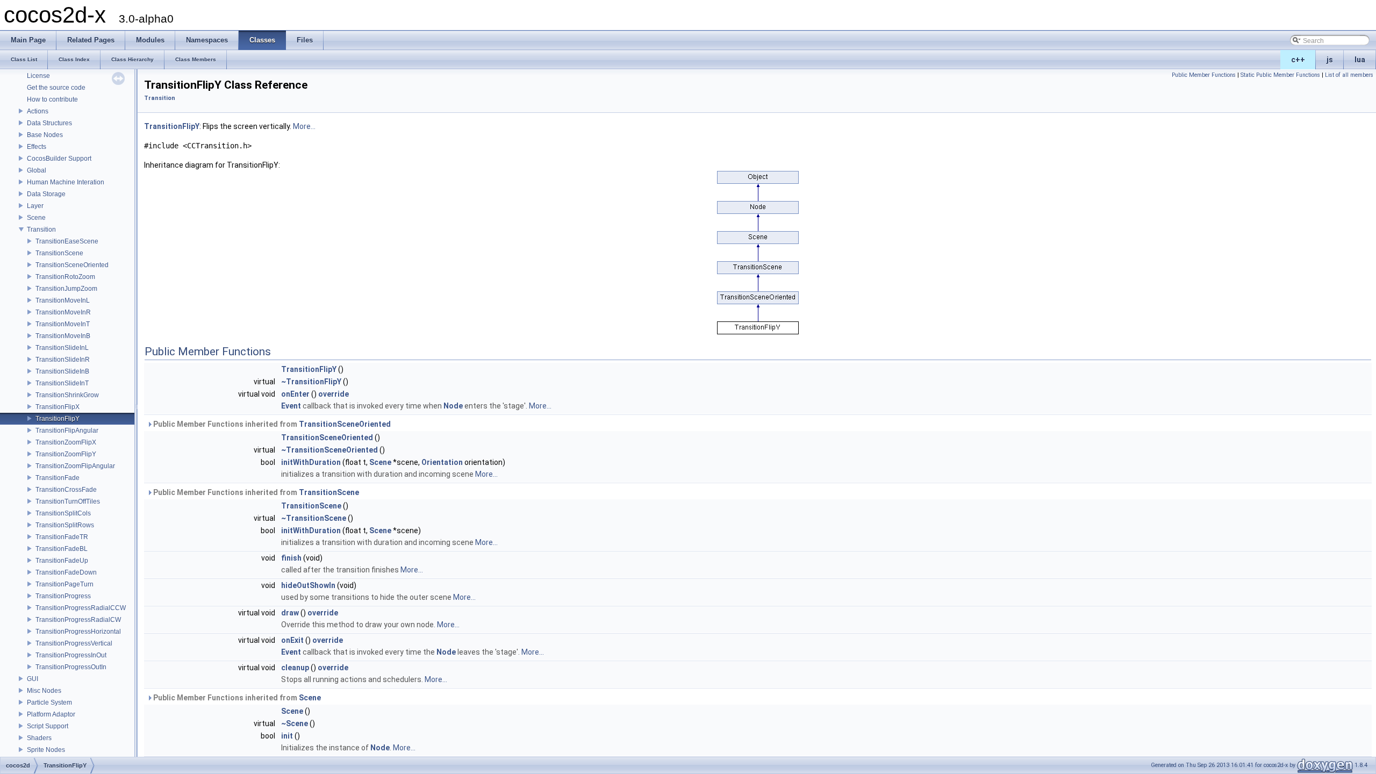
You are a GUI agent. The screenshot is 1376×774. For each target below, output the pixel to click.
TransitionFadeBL (61, 549)
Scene (36, 217)
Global (36, 170)
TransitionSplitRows (64, 525)
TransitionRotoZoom (65, 277)
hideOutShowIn (308, 585)
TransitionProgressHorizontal (78, 631)
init (287, 736)
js (1330, 59)
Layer (35, 206)
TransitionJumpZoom (66, 288)
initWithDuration (311, 462)
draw (290, 612)
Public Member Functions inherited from (271, 424)
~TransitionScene (313, 518)
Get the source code (56, 87)
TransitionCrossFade (66, 489)
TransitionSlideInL (62, 348)
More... (304, 126)
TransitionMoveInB (62, 336)
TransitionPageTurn (64, 584)
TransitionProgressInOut (70, 655)
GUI (32, 679)
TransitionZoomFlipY (65, 454)
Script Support (47, 726)
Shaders (39, 738)
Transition (41, 229)
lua (1359, 59)
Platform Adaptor (51, 714)
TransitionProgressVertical (73, 643)
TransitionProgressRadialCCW (80, 608)
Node (453, 406)
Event (291, 406)
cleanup (295, 667)
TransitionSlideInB (62, 371)
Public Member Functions (1204, 74)
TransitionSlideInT (62, 383)
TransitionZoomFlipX (65, 442)
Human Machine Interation (65, 182)
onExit (292, 640)
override (333, 394)
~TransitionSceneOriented (329, 450)
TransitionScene (59, 253)
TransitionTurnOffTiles (67, 501)
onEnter (295, 394)
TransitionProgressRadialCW (78, 620)
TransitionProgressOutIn (70, 667)
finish (291, 558)
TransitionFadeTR (61, 537)
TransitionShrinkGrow (67, 395)
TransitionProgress (63, 596)
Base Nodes (45, 135)
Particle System (49, 702)
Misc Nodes (44, 690)
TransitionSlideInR (62, 359)
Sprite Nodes (46, 750)
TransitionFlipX (57, 407)
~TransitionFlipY (311, 381)
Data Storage (46, 194)
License (38, 76)
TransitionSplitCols (63, 513)
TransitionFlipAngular (66, 430)
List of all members (1349, 74)
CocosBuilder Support (59, 158)
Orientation (442, 462)
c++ (1298, 59)
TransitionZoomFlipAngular (75, 466)
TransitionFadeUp (61, 560)
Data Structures (49, 123)
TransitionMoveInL (62, 300)
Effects (36, 146)
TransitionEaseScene (66, 241)
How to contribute (52, 99)
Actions (37, 111)
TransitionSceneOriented (72, 265)
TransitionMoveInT (62, 324)
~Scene (294, 723)
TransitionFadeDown (66, 572)
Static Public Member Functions (1280, 74)
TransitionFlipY (57, 418)
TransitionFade (57, 478)
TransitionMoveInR (63, 312)
